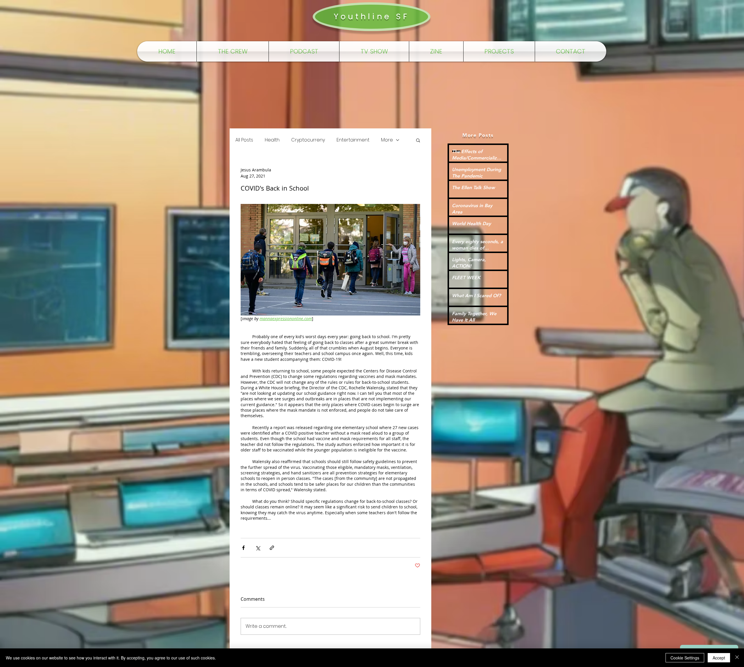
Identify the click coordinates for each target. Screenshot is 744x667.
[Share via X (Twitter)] (257, 548)
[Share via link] (272, 548)
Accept (719, 658)
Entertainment (353, 140)
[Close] (737, 657)
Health (272, 140)
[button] (418, 140)
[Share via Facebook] (243, 548)
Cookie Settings (684, 658)
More (387, 140)
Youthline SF (371, 16)
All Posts (244, 140)
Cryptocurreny (308, 140)
